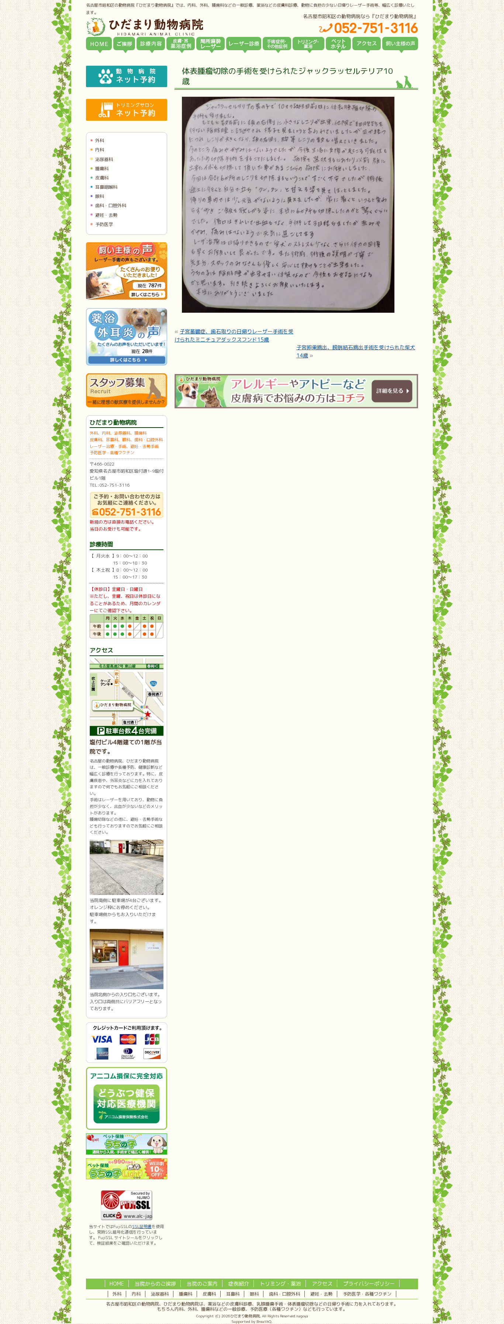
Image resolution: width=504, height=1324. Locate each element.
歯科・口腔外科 (110, 205)
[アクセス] (366, 43)
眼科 (99, 196)
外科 (99, 140)
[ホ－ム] (99, 43)
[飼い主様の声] (400, 43)
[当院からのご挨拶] (124, 43)
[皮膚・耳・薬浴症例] (180, 43)
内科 (99, 150)
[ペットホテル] (338, 43)
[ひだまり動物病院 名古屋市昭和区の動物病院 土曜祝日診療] (176, 26)
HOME (117, 1283)
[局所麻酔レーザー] (210, 43)
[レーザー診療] (243, 43)
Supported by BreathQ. (252, 1321)
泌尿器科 (104, 159)
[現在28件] (126, 364)
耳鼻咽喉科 (106, 187)
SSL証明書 (142, 1226)
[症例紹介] (277, 43)
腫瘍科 (101, 168)
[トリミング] (308, 43)
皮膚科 (101, 178)
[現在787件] (126, 298)
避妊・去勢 (106, 215)
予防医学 (104, 224)
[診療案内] (151, 43)
